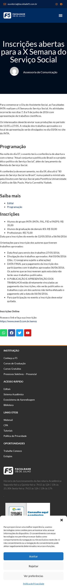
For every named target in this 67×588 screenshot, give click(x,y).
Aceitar (33, 556)
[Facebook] (61, 4)
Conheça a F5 (11, 358)
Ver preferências (33, 576)
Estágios (8, 456)
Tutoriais (8, 430)
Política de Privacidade (33, 583)
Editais (7, 389)
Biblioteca (9, 405)
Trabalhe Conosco (13, 450)
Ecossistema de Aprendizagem (19, 399)
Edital (10, 203)
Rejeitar (33, 566)
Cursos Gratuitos (12, 368)
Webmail (8, 420)
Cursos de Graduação (15, 363)
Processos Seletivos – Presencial (20, 374)
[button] (61, 520)
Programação (14, 206)
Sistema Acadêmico (14, 394)
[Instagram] (56, 4)
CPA (6, 425)
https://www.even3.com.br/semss (18, 321)
